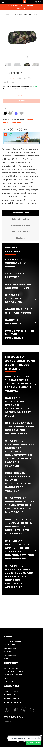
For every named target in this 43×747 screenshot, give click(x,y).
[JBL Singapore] (21, 2)
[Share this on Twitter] (11, 129)
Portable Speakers (13, 641)
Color (5, 108)
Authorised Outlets (14, 671)
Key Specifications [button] (20, 225)
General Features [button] (20, 213)
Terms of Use (10, 695)
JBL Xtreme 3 (12, 73)
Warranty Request (13, 675)
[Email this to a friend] (25, 129)
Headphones (10, 648)
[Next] (26, 57)
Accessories (10, 655)
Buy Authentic (11, 668)
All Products (18, 14)
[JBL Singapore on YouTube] (33, 709)
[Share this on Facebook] (16, 129)
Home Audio (9, 645)
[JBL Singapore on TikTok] (16, 709)
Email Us (7, 722)
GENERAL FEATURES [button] (20, 232)
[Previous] (16, 57)
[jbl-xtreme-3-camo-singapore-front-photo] (21, 36)
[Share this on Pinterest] (20, 129)
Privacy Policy (11, 691)
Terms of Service (12, 698)
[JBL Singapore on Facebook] (7, 709)
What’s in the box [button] (20, 219)
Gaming (7, 652)
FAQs (6, 678)
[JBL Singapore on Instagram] (25, 709)
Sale (6, 658)
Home (8, 14)
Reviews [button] (20, 238)
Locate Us (9, 682)
